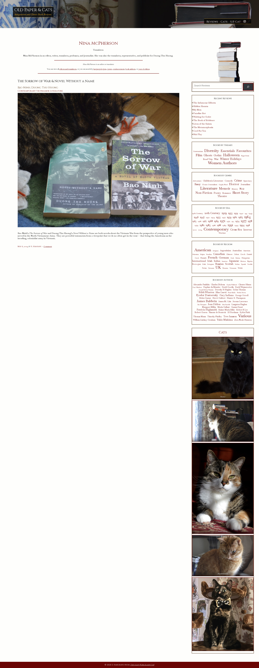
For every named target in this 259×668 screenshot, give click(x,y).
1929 (224, 213)
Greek (232, 258)
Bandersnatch (223, 573)
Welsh (240, 268)
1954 (213, 217)
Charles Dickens (218, 284)
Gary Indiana (227, 295)
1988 (219, 225)
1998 (248, 225)
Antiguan (216, 251)
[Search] (248, 87)
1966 (199, 221)
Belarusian (195, 254)
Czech (242, 254)
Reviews (212, 22)
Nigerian (250, 261)
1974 (237, 221)
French (212, 257)
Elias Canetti (221, 292)
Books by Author (223, 279)
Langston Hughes (239, 304)
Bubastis (223, 439)
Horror (234, 184)
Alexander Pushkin (201, 284)
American (202, 250)
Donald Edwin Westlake (206, 290)
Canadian (219, 254)
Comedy (229, 181)
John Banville (226, 304)
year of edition (144, 69)
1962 (235, 217)
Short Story (240, 193)
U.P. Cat (235, 22)
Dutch (197, 258)
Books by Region (222, 244)
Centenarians (198, 151)
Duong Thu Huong (44, 87)
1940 (241, 213)
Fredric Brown (241, 292)
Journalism (245, 184)
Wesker (222, 397)
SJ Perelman (233, 312)
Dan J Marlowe (197, 287)
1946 (196, 217)
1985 (208, 225)
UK (218, 267)
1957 (224, 217)
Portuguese (210, 264)
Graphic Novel (223, 185)
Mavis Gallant (224, 307)
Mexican (243, 261)
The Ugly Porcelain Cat (142, 665)
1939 (236, 213)
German (224, 257)
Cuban (236, 254)
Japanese (234, 260)
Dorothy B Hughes (223, 290)
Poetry (217, 192)
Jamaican (224, 261)
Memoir (224, 188)
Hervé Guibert (219, 298)
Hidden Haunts (200, 106)
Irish (209, 261)
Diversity (211, 150)
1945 (250, 213)
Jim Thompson (201, 304)
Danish (249, 254)
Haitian (238, 258)
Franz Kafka (232, 292)
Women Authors (222, 163)
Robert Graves (201, 312)
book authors (130, 69)
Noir (241, 188)
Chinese (229, 254)
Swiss (204, 268)
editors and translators (67, 69)
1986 (214, 225)
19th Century (197, 213)
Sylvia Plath (245, 312)
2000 (195, 230)
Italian (217, 261)
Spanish (243, 264)
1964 (247, 217)
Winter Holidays (230, 159)
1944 (246, 213)
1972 (228, 221)
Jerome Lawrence (240, 301)
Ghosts (208, 155)
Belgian (202, 254)
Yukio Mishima (225, 319)
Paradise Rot (199, 113)
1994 (242, 225)
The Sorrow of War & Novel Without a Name (56, 81)
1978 (250, 221)
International (199, 261)
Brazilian (209, 254)
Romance (226, 193)
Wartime (222, 233)
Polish (204, 264)
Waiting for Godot (202, 116)
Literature (56, 90)
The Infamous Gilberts (204, 102)
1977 (243, 221)
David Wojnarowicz (243, 287)
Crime (238, 180)
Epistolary (247, 181)
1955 (218, 217)
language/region (99, 69)
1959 (229, 217)
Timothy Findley (214, 316)
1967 (205, 221)
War (216, 159)
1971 (222, 221)
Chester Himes (244, 284)
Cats (224, 22)
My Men (197, 109)
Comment (48, 246)
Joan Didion (214, 304)
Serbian (237, 264)
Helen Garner (205, 298)
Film (199, 155)
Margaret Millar (209, 307)
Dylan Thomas (239, 290)
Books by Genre (223, 175)
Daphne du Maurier (211, 287)
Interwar (247, 229)
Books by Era (222, 208)
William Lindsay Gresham (204, 320)
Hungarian (246, 258)
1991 (230, 225)
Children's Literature (213, 180)
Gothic (218, 155)
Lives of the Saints (202, 123)
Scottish (229, 264)
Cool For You (199, 130)
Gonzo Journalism (209, 184)
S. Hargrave (36, 246)
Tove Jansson (230, 316)
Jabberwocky (222, 531)
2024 (200, 230)
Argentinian (225, 250)
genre (109, 69)
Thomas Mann (199, 316)
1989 (224, 225)
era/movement (119, 69)
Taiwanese (211, 268)
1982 (202, 225)
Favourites (243, 151)
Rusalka (223, 648)
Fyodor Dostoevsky (207, 295)
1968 (210, 221)
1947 (202, 217)
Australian (237, 250)
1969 (216, 221)
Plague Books (245, 156)
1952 (207, 217)
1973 (233, 221)
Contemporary (27, 90)
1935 (230, 213)
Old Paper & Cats (33, 10)
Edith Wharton (206, 292)
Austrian (246, 250)
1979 (196, 225)
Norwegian (196, 264)
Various (244, 316)
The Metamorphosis (203, 127)
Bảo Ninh (24, 87)
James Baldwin (207, 301)
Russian (219, 263)
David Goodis (228, 287)
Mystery (235, 189)
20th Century (212, 213)
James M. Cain (224, 301)
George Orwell (241, 295)
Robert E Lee (242, 310)
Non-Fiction (203, 193)
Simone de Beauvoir (217, 312)
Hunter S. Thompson (236, 298)
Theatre (222, 196)
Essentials (228, 151)
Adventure (197, 181)
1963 (240, 217)
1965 (194, 221)
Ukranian (225, 268)
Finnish (203, 258)
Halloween (231, 155)
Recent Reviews (223, 98)
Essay (198, 184)
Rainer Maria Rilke (227, 310)
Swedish (249, 264)
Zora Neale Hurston (243, 320)
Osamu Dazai (237, 307)
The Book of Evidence (204, 120)
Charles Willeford (231, 285)
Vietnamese (43, 90)
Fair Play (197, 134)
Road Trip (208, 159)
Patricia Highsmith (207, 309)
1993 (236, 225)
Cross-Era (236, 229)
